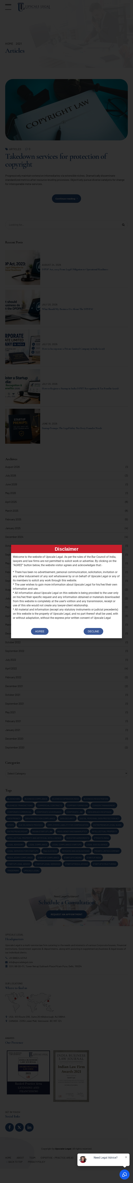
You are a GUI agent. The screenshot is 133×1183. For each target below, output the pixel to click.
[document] (66, 591)
